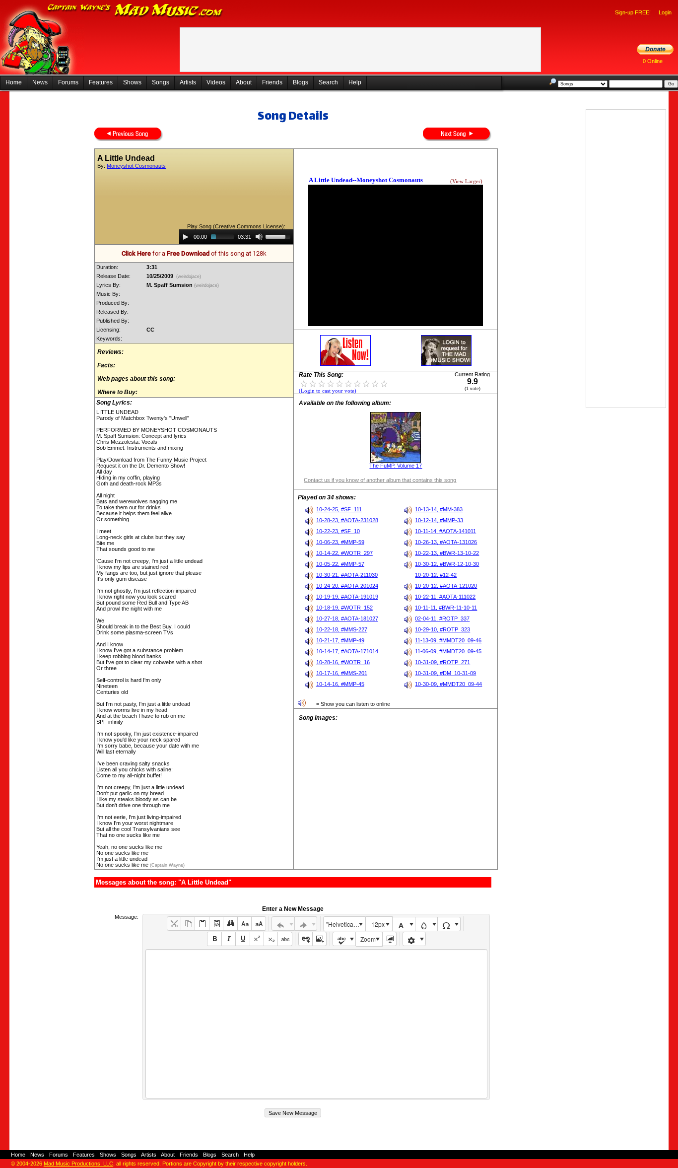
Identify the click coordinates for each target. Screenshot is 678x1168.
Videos (215, 82)
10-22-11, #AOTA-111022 (445, 597)
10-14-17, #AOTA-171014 (347, 651)
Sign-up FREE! (633, 12)
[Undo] (283, 923)
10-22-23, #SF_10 (338, 531)
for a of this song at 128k (194, 253)
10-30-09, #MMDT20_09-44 (448, 684)
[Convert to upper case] (258, 923)
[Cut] (174, 923)
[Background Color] (426, 924)
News (40, 82)
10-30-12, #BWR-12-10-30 (447, 564)
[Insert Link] (305, 939)
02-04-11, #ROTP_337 (442, 618)
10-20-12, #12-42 (436, 575)
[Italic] (228, 939)
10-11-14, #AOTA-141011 (445, 531)
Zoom (368, 939)
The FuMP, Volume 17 (395, 466)
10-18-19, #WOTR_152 (344, 608)
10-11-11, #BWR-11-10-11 (446, 608)
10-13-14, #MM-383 (439, 509)
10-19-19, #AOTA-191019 (347, 597)
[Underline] (242, 939)
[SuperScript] (257, 939)
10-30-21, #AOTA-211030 (347, 575)
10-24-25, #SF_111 (339, 509)
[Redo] (306, 923)
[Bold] (214, 939)
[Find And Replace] (230, 923)
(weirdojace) (189, 276)
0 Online (653, 61)
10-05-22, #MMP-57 (340, 564)
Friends (272, 82)
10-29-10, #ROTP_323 (442, 629)
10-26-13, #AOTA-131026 (446, 542)
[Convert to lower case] (244, 923)
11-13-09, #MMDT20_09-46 (448, 640)
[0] (303, 383)
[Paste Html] (216, 923)
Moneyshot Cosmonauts (136, 166)
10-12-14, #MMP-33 (439, 520)
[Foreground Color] (404, 924)
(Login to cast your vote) (327, 391)
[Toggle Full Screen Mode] (389, 939)
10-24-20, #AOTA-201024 (347, 586)
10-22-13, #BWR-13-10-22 (447, 553)
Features (101, 82)
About (244, 82)
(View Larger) (466, 181)
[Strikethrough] (284, 939)
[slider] (279, 235)
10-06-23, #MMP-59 (340, 542)
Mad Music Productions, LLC (78, 1164)
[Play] (186, 237)
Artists (188, 82)
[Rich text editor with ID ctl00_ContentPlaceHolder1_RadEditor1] (316, 1024)
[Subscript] (270, 939)
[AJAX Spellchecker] (344, 939)
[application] (236, 236)
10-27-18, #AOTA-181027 (347, 618)
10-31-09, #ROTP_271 (442, 662)
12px (378, 924)
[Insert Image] (319, 939)
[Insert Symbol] (449, 924)
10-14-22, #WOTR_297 (344, 553)
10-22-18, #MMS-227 (341, 629)
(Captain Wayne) (166, 865)
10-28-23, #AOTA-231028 (347, 520)
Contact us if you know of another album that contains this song (380, 480)
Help (354, 82)
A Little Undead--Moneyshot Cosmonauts (366, 180)
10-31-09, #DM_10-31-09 (445, 673)
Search (328, 82)
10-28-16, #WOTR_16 (343, 662)
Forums (68, 82)
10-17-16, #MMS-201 (341, 673)
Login (665, 12)
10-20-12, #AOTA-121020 (446, 586)
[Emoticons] (414, 939)
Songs (160, 82)
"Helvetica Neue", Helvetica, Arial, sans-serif (345, 924)
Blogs (300, 82)
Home (13, 82)
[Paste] (201, 923)
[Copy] (188, 923)
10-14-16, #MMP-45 (340, 684)
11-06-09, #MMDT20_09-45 (448, 651)
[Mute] (259, 237)
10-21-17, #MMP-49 (340, 640)
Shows (132, 82)
